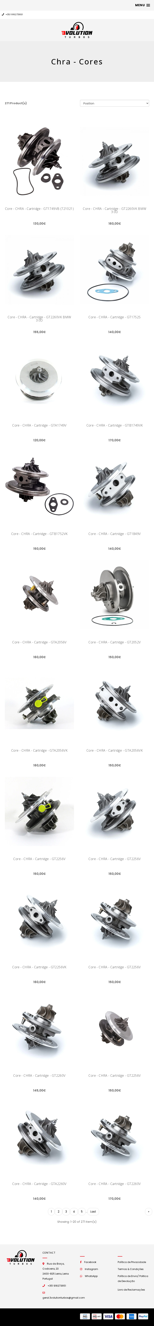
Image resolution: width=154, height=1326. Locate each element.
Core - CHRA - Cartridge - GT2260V (39, 1075)
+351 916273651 (14, 14)
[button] (142, 5)
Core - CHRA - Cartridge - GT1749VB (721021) (39, 208)
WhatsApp (91, 1276)
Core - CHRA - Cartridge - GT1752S (114, 317)
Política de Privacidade (132, 1262)
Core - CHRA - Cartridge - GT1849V (114, 534)
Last (93, 1212)
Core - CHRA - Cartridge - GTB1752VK (39, 534)
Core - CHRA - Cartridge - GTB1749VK (114, 425)
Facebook (90, 1262)
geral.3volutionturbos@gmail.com (64, 1297)
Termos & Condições (131, 1269)
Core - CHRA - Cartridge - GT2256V (39, 859)
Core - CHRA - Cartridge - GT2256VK (39, 967)
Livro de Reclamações (131, 1289)
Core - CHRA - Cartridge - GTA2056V (39, 642)
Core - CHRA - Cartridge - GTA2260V (39, 1184)
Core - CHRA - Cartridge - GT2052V (114, 642)
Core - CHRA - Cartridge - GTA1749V (39, 425)
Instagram (91, 1269)
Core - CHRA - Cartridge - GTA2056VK (39, 750)
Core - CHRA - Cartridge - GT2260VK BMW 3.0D (114, 210)
